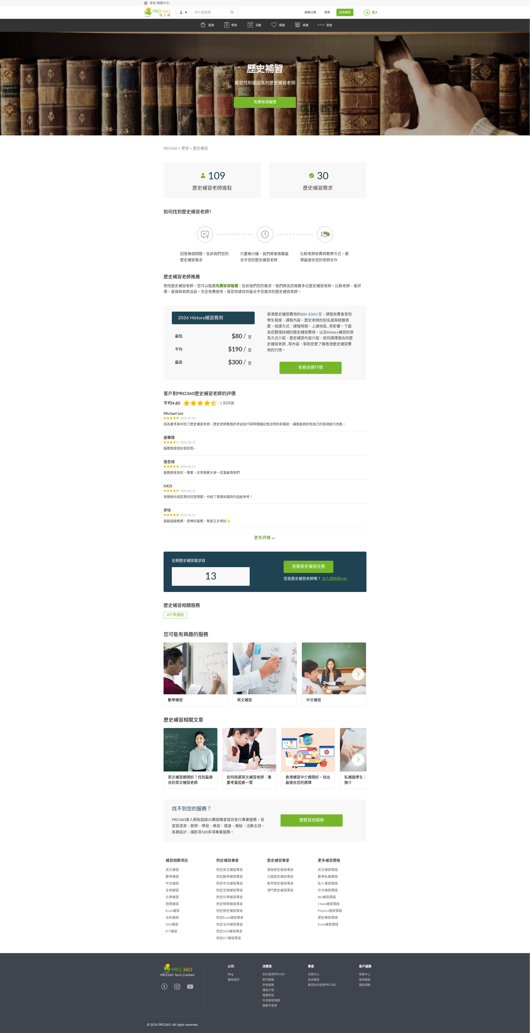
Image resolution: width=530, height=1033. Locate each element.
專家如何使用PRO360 (322, 985)
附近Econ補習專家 (229, 917)
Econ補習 (172, 910)
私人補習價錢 (328, 883)
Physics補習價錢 (330, 910)
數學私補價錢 (328, 876)
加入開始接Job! (334, 579)
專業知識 (268, 995)
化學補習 (172, 897)
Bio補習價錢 (327, 897)
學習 (185, 149)
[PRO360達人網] (164, 988)
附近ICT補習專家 (228, 938)
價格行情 (268, 990)
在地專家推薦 (271, 1000)
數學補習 (172, 876)
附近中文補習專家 (229, 883)
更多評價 (262, 538)
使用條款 (365, 979)
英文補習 (172, 869)
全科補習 (172, 917)
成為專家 (345, 12)
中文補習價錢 (328, 890)
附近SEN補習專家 (229, 931)
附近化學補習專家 (229, 897)
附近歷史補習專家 (229, 910)
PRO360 (170, 149)
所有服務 (268, 985)
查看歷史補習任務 (308, 567)
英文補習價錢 (328, 869)
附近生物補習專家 (229, 890)
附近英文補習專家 (229, 869)
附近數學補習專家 (229, 876)
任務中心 (313, 974)
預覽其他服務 (311, 820)
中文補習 (172, 883)
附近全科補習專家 (229, 924)
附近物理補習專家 (229, 904)
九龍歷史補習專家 (280, 876)
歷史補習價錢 (328, 917)
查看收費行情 (310, 368)
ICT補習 (171, 931)
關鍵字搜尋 (270, 1005)
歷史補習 (200, 149)
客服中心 (365, 974)
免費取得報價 (265, 102)
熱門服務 (268, 979)
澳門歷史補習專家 (280, 890)
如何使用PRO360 (274, 974)
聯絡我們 (233, 979)
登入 (375, 12)
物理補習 (172, 904)
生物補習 (172, 890)
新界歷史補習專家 (280, 883)
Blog (230, 974)
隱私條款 (365, 985)
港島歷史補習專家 (280, 869)
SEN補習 (172, 924)
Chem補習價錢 (329, 904)
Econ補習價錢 (328, 924)
